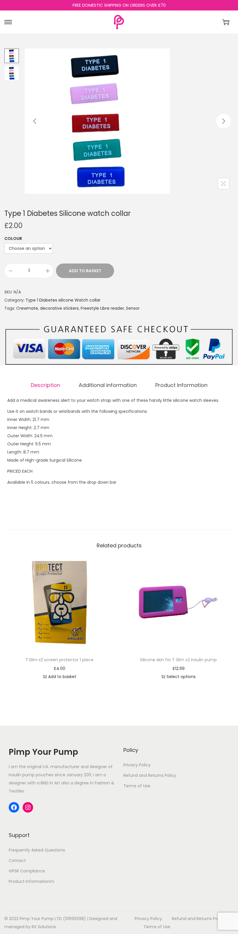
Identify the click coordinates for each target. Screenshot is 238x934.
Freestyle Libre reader (102, 308)
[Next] (223, 121)
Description (45, 385)
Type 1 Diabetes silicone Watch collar (63, 300)
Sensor (133, 308)
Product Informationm (31, 881)
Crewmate (27, 308)
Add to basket (85, 271)
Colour (13, 238)
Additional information (108, 385)
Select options (181, 677)
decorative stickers (59, 308)
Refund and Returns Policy (149, 775)
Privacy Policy (137, 765)
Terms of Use (136, 786)
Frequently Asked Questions (37, 850)
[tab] (45, 385)
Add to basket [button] (62, 677)
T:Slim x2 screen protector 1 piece (59, 660)
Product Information (181, 385)
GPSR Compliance (27, 871)
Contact (17, 860)
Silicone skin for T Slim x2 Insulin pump (178, 660)
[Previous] (35, 121)
